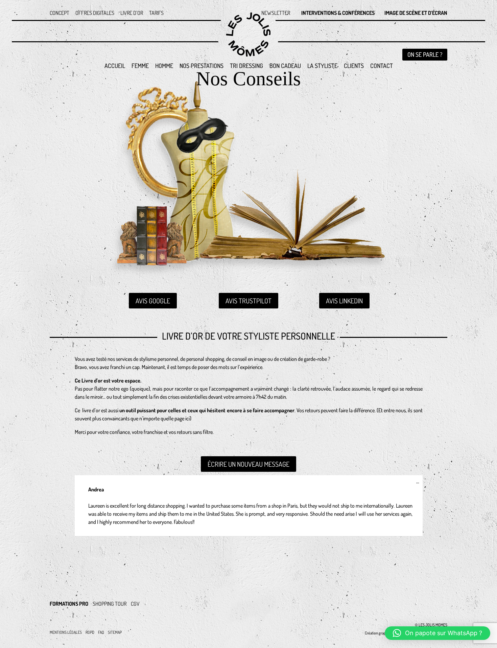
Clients (354, 66)
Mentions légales (66, 632)
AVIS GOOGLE (153, 300)
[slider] (101, 497)
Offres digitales (94, 13)
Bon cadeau (285, 66)
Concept (59, 13)
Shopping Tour (109, 603)
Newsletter (275, 13)
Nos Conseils (248, 83)
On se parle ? (424, 54)
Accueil (114, 66)
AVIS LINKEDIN (344, 300)
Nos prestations (201, 66)
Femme (140, 66)
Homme (164, 66)
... (419, 483)
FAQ (101, 632)
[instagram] (391, 598)
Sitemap (115, 632)
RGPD (90, 632)
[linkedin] (414, 598)
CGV (135, 603)
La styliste (322, 66)
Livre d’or (131, 13)
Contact (381, 66)
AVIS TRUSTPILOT (248, 300)
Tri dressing (246, 66)
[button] (437, 633)
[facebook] (436, 598)
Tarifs (156, 13)
